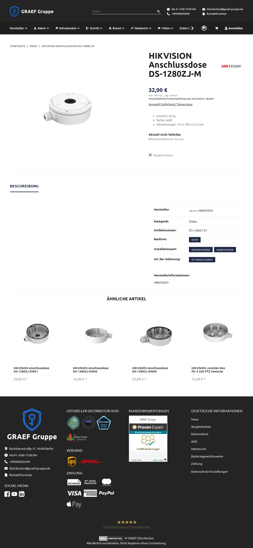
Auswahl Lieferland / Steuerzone (171, 104)
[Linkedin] (22, 494)
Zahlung (196, 463)
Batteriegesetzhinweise (207, 456)
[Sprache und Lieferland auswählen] (203, 28)
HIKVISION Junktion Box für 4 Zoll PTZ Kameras (208, 369)
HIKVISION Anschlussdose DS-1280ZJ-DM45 (91, 369)
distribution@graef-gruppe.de (225, 9)
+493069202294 (181, 13)
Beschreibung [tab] (24, 185)
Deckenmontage (201, 249)
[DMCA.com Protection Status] (112, 538)
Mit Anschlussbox (202, 259)
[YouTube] (14, 494)
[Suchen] (158, 11)
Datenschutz (199, 434)
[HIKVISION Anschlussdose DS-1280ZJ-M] (67, 108)
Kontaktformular (217, 13)
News (195, 419)
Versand (173, 95)
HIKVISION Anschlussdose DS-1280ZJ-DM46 (150, 369)
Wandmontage (225, 249)
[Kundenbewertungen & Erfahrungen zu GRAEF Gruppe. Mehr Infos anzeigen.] (148, 438)
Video (193, 221)
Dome (195, 239)
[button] (190, 28)
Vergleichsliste (201, 426)
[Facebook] (7, 494)
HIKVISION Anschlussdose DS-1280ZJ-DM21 (31, 369)
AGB (194, 441)
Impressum (198, 449)
